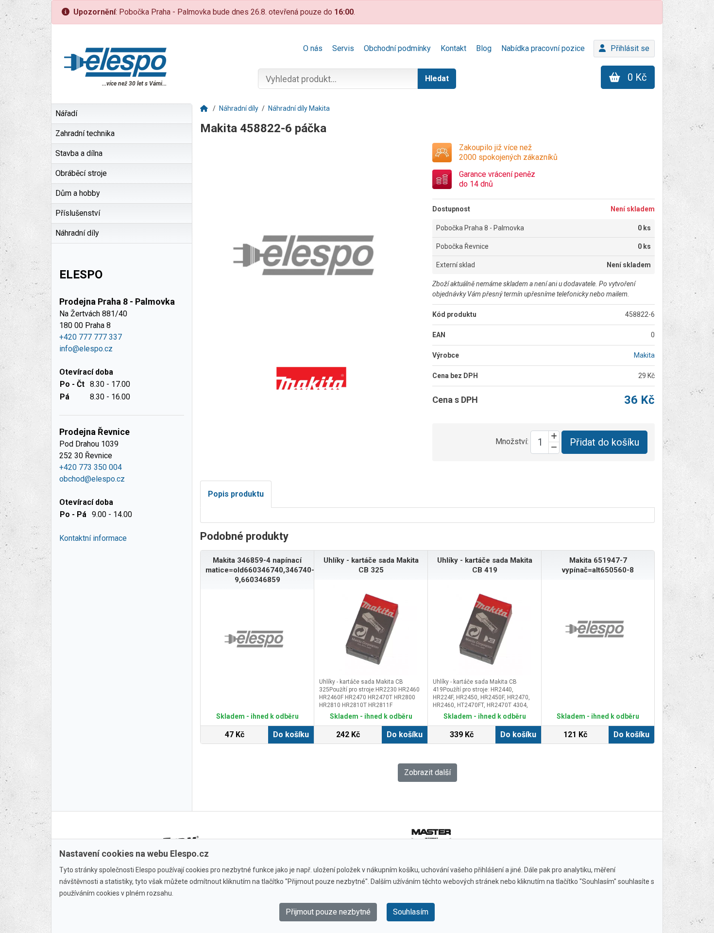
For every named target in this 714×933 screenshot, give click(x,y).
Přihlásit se (630, 48)
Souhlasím (410, 911)
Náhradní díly (238, 108)
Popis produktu (236, 494)
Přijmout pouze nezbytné (328, 911)
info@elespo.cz (86, 348)
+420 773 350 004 (90, 467)
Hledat (437, 78)
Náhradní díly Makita (299, 108)
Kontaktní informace (93, 538)
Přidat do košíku (604, 442)
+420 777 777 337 (90, 337)
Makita (644, 355)
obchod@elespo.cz (92, 479)
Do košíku (291, 734)
